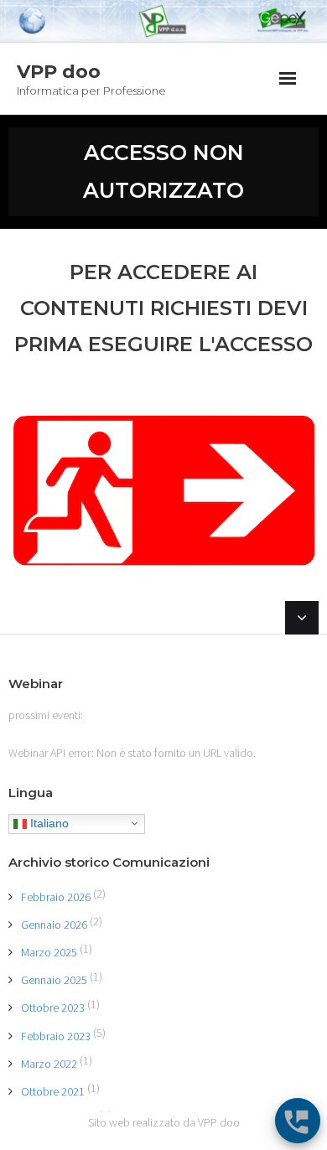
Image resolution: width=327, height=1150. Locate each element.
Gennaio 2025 (54, 979)
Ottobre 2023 (53, 1007)
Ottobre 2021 (53, 1091)
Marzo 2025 (49, 952)
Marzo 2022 (49, 1063)
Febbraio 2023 (56, 1036)
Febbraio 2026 (56, 896)
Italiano (48, 822)
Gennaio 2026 (54, 924)
